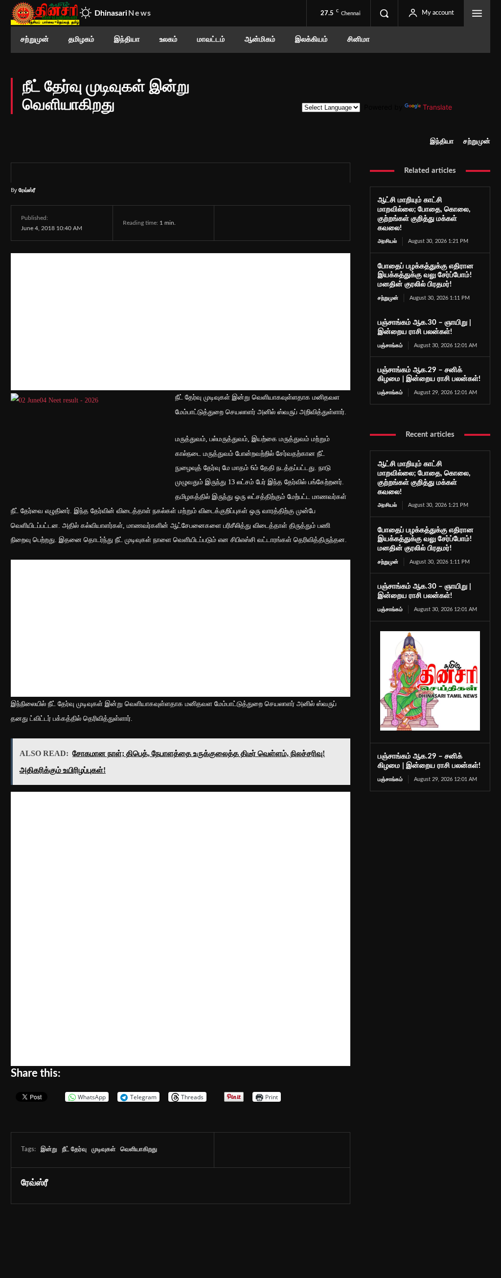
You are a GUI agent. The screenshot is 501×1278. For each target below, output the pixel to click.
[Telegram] (301, 223)
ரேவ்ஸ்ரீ (27, 189)
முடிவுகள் (103, 1149)
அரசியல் (387, 241)
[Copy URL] (348, 223)
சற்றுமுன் (476, 141)
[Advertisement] (180, 321)
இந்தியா (442, 141)
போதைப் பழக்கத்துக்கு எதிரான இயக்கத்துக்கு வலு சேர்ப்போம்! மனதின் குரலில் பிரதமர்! (426, 275)
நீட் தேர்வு (74, 1149)
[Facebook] (234, 223)
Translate (437, 107)
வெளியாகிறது (138, 1149)
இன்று (49, 1149)
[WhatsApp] (279, 223)
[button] (384, 13)
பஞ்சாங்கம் (390, 345)
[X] (256, 223)
